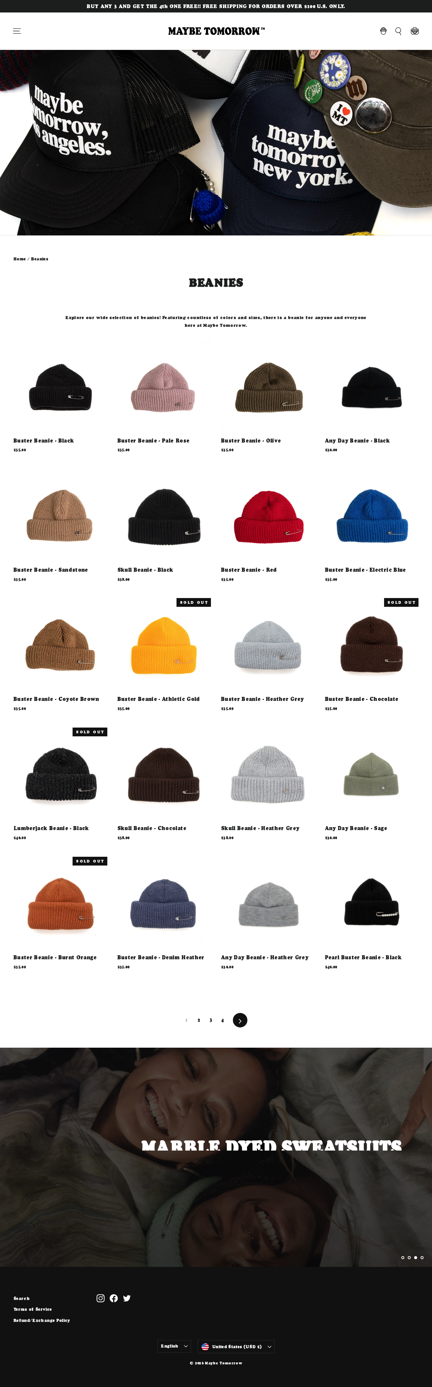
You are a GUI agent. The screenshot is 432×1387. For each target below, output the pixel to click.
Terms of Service (33, 1309)
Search (22, 1298)
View (386, 1177)
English (169, 1346)
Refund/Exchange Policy (42, 1320)
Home (20, 258)
